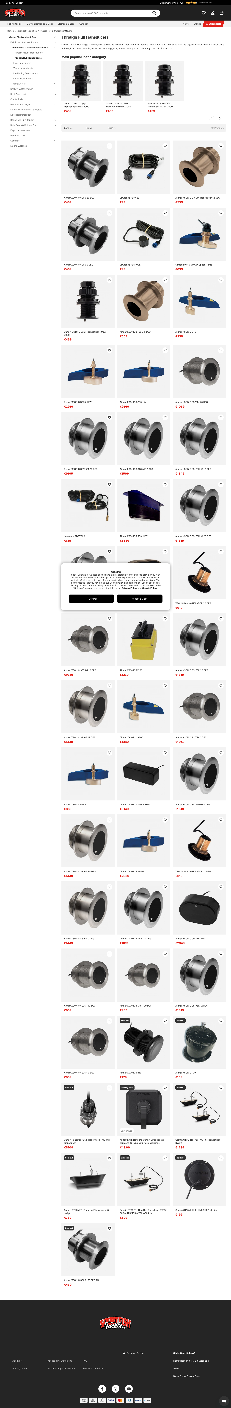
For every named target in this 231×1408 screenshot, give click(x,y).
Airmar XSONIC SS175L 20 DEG (191, 670)
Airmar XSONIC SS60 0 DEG (78, 264)
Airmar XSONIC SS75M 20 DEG (191, 402)
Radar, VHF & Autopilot (22, 120)
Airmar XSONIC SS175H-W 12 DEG (193, 469)
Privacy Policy (129, 588)
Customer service (169, 2)
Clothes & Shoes (66, 23)
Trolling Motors (17, 83)
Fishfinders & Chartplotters (24, 42)
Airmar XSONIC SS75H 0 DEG (79, 1072)
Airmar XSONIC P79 (185, 1072)
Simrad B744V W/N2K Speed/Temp (193, 264)
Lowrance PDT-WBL (130, 264)
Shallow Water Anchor (21, 89)
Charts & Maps (17, 99)
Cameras (14, 140)
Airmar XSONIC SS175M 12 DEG (136, 469)
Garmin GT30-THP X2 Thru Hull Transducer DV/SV (197, 1141)
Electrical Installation (20, 114)
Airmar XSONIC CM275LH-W (190, 938)
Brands (197, 23)
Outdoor (83, 23)
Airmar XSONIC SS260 (131, 737)
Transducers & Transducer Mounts (56, 31)
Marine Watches (18, 145)
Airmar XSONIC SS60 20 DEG (79, 197)
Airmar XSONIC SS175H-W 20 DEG (193, 536)
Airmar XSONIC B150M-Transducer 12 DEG (197, 197)
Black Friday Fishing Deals (186, 1376)
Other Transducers (23, 78)
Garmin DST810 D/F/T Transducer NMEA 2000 (76, 105)
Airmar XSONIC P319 (130, 1072)
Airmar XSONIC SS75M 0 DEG (190, 737)
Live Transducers (22, 63)
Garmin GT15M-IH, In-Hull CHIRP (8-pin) (196, 1210)
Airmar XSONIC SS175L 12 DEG (191, 1005)
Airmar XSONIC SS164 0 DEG (79, 938)
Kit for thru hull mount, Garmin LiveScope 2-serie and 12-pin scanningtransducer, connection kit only (142, 1141)
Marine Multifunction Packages (26, 109)
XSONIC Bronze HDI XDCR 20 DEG (193, 603)
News (186, 23)
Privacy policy (19, 1368)
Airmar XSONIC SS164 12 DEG (79, 737)
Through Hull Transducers (27, 57)
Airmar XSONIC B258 (75, 804)
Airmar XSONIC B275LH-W (78, 402)
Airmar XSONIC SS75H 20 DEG (136, 1005)
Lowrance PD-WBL (129, 197)
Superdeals (215, 23)
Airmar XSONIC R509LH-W (134, 536)
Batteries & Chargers (21, 104)
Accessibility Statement (60, 1360)
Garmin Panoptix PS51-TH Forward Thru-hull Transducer (87, 1141)
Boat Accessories (19, 94)
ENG (16, 2)
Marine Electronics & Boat (40, 23)
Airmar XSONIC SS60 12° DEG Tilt (81, 1280)
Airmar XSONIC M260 (131, 670)
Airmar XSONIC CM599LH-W (135, 804)
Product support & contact (61, 1368)
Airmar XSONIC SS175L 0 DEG (135, 938)
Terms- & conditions (93, 1368)
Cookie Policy (149, 588)
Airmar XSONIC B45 (185, 331)
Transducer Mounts (23, 68)
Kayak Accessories (20, 130)
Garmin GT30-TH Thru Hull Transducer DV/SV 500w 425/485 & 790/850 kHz (143, 1211)
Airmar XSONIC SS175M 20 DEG (80, 469)
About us (17, 1360)
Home (10, 31)
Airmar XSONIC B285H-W (133, 402)
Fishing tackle (14, 23)
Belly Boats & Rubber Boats (24, 125)
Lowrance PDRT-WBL (75, 536)
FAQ (85, 1360)
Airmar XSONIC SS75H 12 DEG (80, 1005)
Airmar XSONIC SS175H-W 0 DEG (192, 804)
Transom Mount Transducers (28, 52)
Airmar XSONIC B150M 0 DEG (135, 331)
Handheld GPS (17, 135)
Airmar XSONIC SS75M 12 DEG (80, 670)
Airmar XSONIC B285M (132, 871)
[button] (202, 2)
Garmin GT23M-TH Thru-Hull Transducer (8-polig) (87, 1211)
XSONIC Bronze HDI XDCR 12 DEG (193, 871)
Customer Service (135, 1353)
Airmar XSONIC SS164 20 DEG (80, 871)
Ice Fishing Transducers (25, 73)
